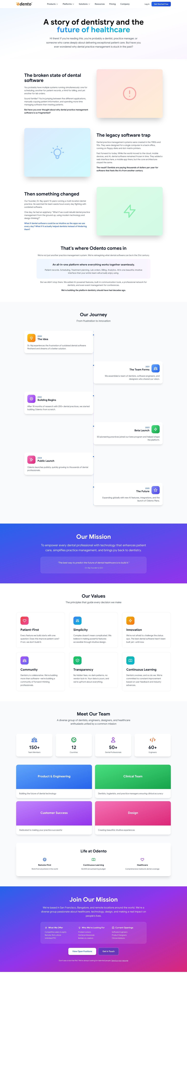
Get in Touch (108, 951)
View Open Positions (82, 951)
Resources (100, 4)
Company (125, 4)
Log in (147, 4)
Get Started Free (161, 4)
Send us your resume (119, 960)
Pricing (112, 4)
